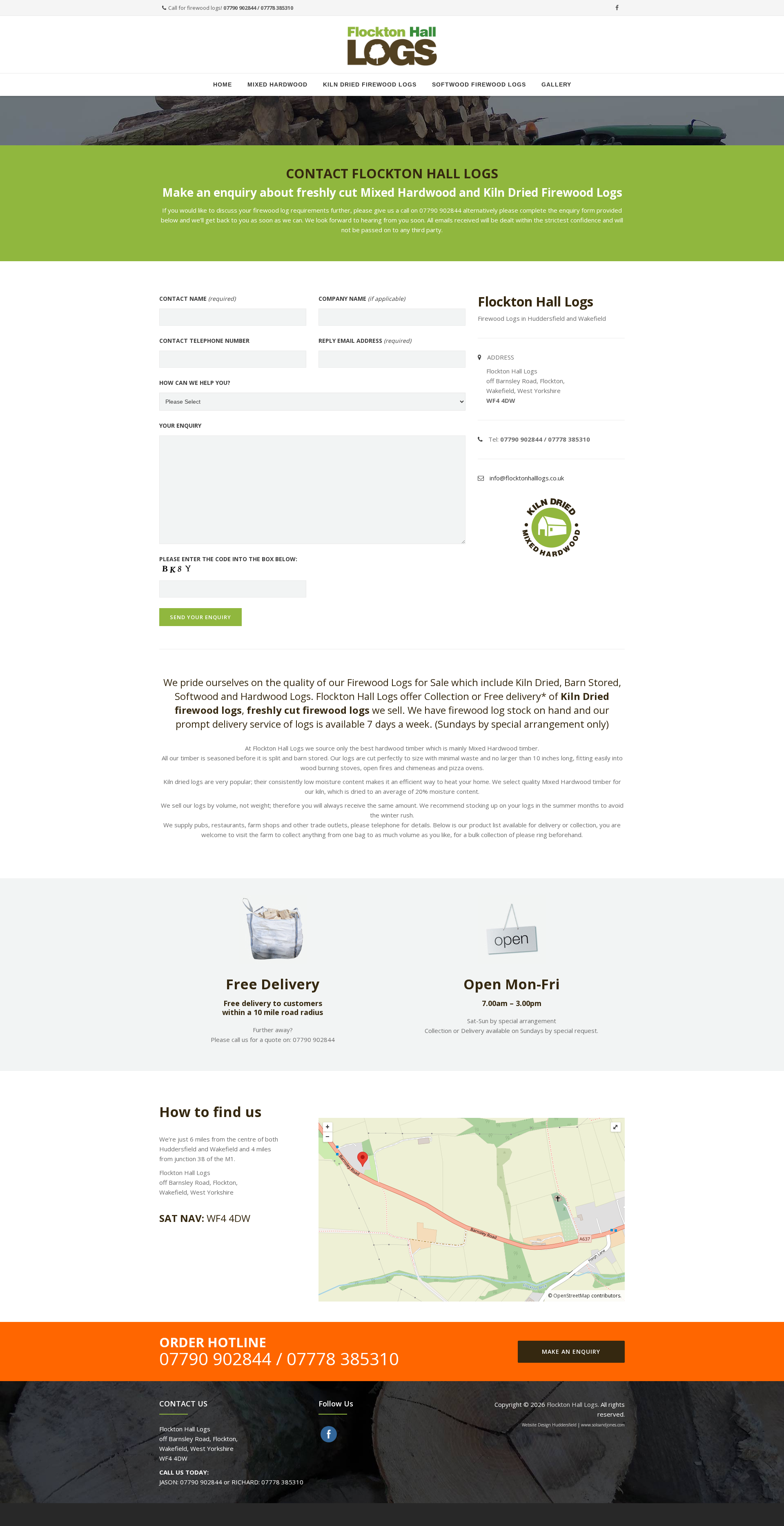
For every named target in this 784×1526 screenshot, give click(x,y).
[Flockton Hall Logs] (392, 45)
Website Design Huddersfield (549, 1425)
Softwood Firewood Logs (479, 84)
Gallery (556, 84)
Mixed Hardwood (277, 84)
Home (222, 84)
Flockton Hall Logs (572, 1404)
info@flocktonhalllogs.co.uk (527, 478)
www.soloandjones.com (603, 1425)
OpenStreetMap (571, 1295)
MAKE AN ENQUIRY (571, 1351)
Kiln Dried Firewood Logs (369, 84)
